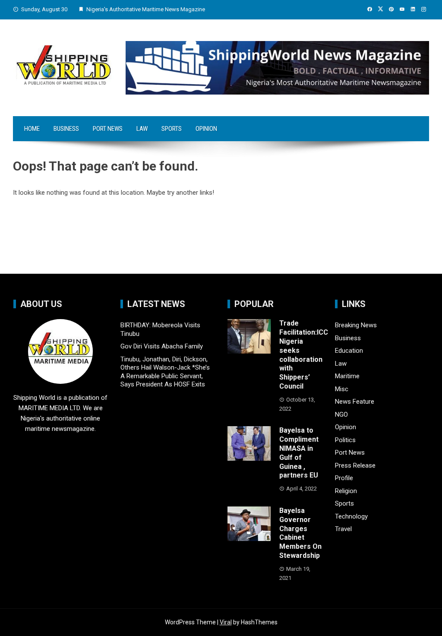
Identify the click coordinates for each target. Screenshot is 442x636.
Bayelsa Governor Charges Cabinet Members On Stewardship (300, 533)
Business (66, 129)
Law (142, 129)
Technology (351, 516)
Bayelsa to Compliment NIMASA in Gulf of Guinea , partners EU (299, 452)
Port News (108, 129)
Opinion (206, 129)
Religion (346, 491)
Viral (226, 622)
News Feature (354, 401)
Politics (345, 440)
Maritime (347, 376)
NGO (341, 414)
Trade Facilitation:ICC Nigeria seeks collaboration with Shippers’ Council (303, 354)
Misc (341, 389)
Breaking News (356, 325)
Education (349, 350)
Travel (343, 529)
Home (32, 129)
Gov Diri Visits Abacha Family (161, 346)
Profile (344, 478)
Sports (171, 129)
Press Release (355, 465)
